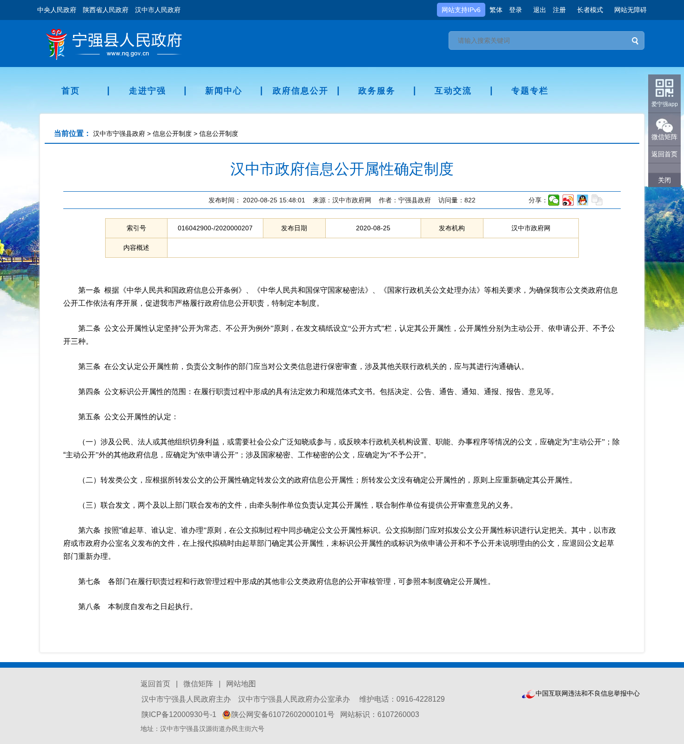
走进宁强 (147, 90)
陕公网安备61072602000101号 (283, 714)
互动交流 (453, 90)
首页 (70, 90)
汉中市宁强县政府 (119, 133)
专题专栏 (530, 90)
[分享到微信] (554, 200)
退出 (539, 9)
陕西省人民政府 (105, 9)
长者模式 (590, 9)
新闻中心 (223, 90)
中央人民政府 (56, 9)
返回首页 (155, 684)
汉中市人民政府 (158, 9)
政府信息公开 (301, 90)
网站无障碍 (630, 9)
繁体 (496, 9)
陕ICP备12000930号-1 (178, 714)
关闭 (664, 180)
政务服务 (377, 90)
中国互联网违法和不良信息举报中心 (588, 693)
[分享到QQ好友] (583, 200)
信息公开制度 (172, 133)
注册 (559, 9)
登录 (515, 9)
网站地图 (241, 684)
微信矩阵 (198, 684)
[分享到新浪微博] (568, 200)
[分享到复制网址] (597, 200)
